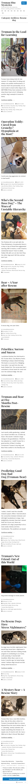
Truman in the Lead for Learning (13, 33)
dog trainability (7, 544)
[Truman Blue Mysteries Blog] (5, 11)
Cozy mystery (6, 105)
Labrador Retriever (6, 270)
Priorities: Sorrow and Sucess (12, 350)
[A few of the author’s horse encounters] (20, 11)
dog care (5, 335)
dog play (12, 105)
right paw (18, 544)
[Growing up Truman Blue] (14, 11)
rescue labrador (5, 337)
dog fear (5, 675)
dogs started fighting (10, 268)
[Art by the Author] (11, 11)
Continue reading (7, 100)
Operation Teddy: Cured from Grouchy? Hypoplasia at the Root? (12, 128)
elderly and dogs (18, 381)
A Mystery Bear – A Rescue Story (13, 691)
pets (21, 109)
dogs (24, 105)
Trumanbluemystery (20, 753)
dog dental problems (6, 186)
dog (4, 109)
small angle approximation (14, 609)
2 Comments (6, 272)
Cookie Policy (15, 775)
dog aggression (7, 184)
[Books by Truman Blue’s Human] (8, 11)
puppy (2, 542)
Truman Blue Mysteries (8, 3)
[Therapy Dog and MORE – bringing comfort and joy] (17, 11)
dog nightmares (12, 675)
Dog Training (18, 105)
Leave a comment (7, 112)
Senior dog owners (18, 383)
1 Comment (6, 339)
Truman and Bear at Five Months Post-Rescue (12, 401)
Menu (24, 3)
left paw (13, 544)
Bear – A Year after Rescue (9, 284)
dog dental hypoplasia (17, 184)
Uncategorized (15, 542)
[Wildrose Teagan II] (2, 13)
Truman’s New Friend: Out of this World (10, 559)
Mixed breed (5, 107)
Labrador (5, 753)
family (17, 109)
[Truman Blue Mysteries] (2, 11)
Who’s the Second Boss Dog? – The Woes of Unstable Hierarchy (13, 204)
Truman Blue (9, 677)
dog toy (5, 609)
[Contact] (24, 11)
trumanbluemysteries (8, 103)
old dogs (3, 383)
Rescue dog (12, 107)
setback (3, 677)
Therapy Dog (4, 384)
